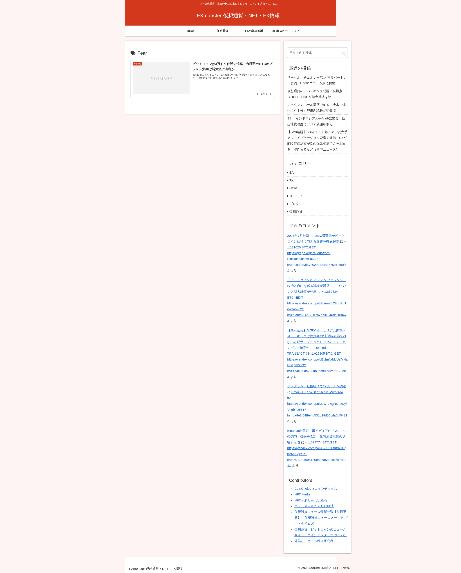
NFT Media (302, 494)
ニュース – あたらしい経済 (314, 506)
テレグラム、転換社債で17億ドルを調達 (316, 386)
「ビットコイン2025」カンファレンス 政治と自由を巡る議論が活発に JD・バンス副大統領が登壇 (316, 286)
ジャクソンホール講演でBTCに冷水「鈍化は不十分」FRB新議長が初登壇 (316, 107)
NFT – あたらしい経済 (310, 500)
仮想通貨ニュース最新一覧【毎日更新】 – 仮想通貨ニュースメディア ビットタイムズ (321, 517)
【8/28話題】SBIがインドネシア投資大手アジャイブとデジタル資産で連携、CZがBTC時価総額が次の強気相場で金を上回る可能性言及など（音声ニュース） (317, 140)
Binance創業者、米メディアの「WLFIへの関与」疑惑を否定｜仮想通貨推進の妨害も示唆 (316, 436)
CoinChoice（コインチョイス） (317, 488)
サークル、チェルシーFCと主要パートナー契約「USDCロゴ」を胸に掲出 (317, 80)
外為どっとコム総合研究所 (313, 541)
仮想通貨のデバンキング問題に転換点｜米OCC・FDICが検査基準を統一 (316, 94)
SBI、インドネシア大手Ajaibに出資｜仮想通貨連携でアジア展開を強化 (316, 121)
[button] (344, 54)
